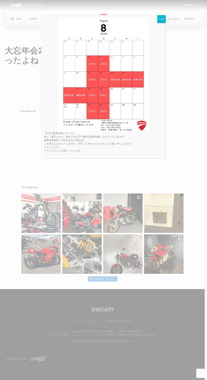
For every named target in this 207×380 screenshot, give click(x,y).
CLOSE (161, 19)
